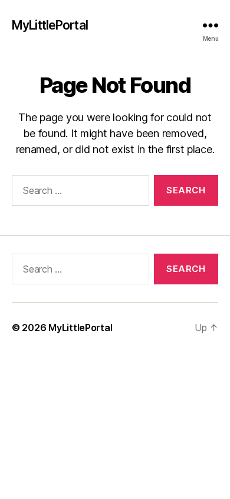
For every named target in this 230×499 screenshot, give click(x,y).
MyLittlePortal (50, 25)
